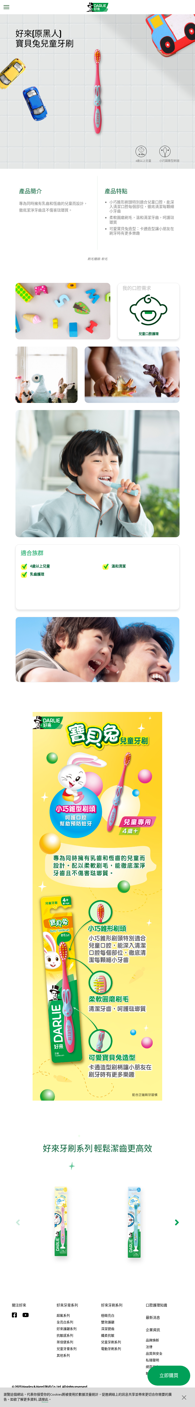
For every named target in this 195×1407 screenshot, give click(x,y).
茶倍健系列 (65, 1342)
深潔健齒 (107, 1329)
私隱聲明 (152, 1360)
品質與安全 (154, 1353)
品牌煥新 (152, 1340)
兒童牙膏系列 (67, 1349)
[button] (183, 1397)
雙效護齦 (107, 1322)
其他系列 (63, 1355)
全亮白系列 (65, 1322)
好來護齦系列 (67, 1329)
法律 (149, 1347)
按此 (45, 1399)
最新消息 (153, 1317)
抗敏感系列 (65, 1335)
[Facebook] (16, 1315)
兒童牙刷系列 (111, 1342)
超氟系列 (63, 1315)
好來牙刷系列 (111, 1305)
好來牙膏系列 (67, 1305)
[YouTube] (26, 1315)
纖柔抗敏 (107, 1335)
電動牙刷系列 (111, 1349)
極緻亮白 (107, 1315)
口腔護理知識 (156, 1305)
